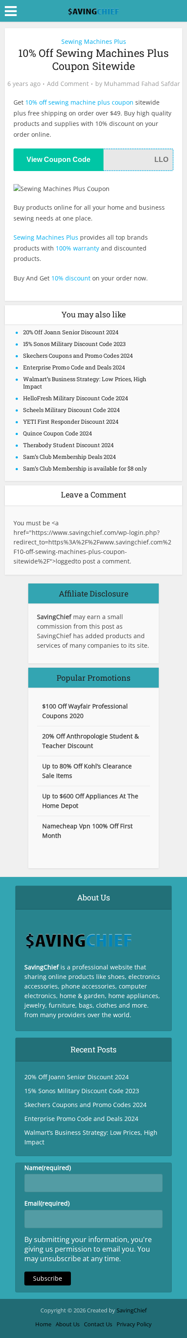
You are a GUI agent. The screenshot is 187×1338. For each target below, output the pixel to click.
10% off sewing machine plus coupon (79, 102)
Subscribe (47, 1278)
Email (47, 1203)
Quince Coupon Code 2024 (57, 433)
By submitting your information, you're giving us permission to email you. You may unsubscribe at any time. (88, 1249)
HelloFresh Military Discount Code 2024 (75, 398)
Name (47, 1167)
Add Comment (68, 84)
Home (43, 1324)
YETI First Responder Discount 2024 (71, 421)
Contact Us (98, 1324)
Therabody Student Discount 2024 (68, 445)
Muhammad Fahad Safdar (142, 84)
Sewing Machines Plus (93, 41)
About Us (68, 1324)
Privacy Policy (134, 1324)
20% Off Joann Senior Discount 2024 (71, 332)
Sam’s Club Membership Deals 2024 (69, 457)
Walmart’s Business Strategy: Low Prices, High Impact (84, 382)
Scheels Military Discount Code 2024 (71, 410)
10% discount (70, 278)
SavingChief (132, 1310)
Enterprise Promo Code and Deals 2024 (74, 367)
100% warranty (77, 248)
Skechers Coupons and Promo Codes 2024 (78, 355)
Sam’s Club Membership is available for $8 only (85, 468)
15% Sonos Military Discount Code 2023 (74, 344)
